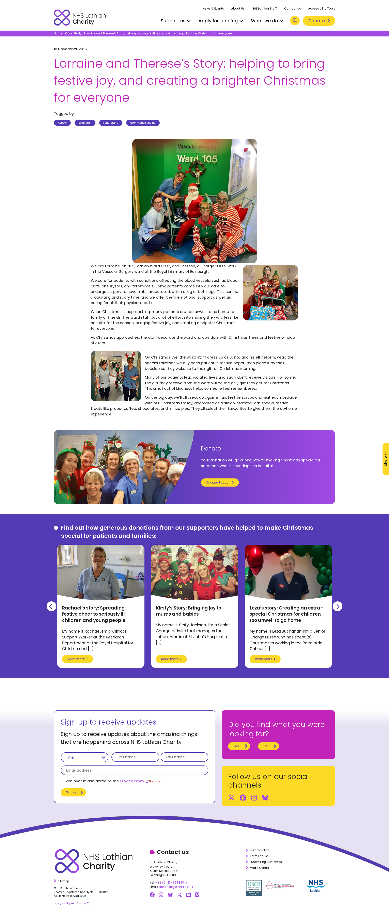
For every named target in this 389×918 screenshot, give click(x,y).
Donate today (217, 482)
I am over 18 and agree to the (114, 781)
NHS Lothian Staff (264, 8)
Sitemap (63, 881)
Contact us (173, 852)
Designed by (70, 903)
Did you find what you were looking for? (276, 729)
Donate (317, 21)
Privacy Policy (132, 781)
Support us (174, 21)
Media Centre (259, 868)
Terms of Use (259, 856)
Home (58, 33)
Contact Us (292, 8)
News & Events (213, 8)
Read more (76, 659)
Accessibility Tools (321, 8)
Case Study (73, 33)
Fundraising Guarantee (266, 862)
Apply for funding (219, 21)
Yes (236, 746)
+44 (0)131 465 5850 (169, 883)
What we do (265, 21)
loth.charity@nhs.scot (174, 887)
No (265, 746)
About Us (238, 8)
